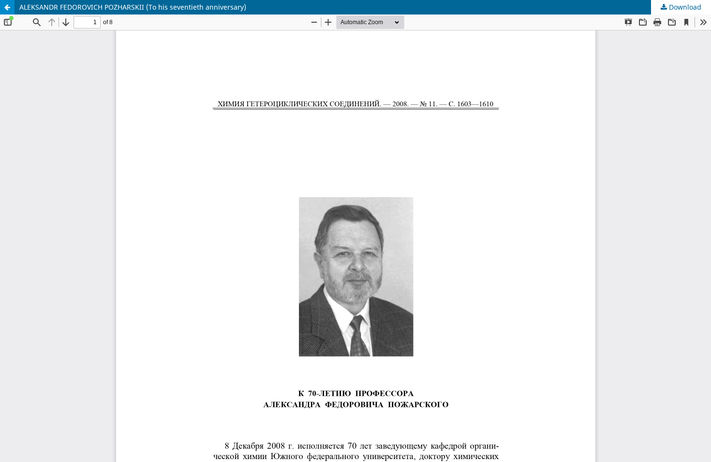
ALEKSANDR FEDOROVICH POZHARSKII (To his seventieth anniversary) (132, 7)
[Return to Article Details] (7, 7)
